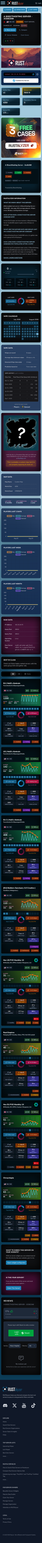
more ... (5, 1456)
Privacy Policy (7, 1522)
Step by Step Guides (9, 1494)
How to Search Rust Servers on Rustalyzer (16, 1468)
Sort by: (6, 1346)
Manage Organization (9, 1504)
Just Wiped (33, 10)
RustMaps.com (22, 458)
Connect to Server (22, 80)
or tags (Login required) (17, 180)
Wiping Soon (20, 10)
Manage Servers (8, 1501)
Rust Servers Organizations (11, 1428)
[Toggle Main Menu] (3, 3)
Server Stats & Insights (10, 1432)
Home (5, 1422)
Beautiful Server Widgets (11, 1491)
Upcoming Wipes (8, 1446)
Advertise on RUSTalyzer (10, 1507)
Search (8, 10)
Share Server (11, 30)
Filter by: (24, 1346)
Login (39, 3)
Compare (24, 30)
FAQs (4, 1435)
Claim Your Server (8, 1497)
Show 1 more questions (13, 258)
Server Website (12, 35)
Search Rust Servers (9, 1425)
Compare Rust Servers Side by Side (14, 1471)
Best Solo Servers (8, 1453)
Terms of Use (7, 1519)
